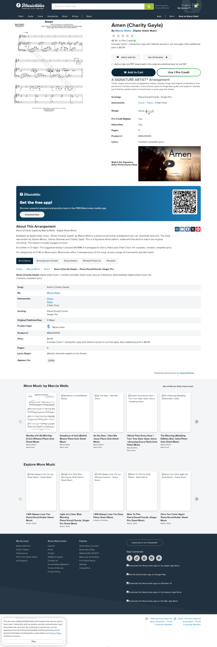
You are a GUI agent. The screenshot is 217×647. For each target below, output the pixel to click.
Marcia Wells (123, 30)
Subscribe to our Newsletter (145, 543)
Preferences (22, 553)
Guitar (30, 16)
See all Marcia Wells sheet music (178, 386)
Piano (20, 16)
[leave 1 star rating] (113, 36)
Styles (89, 16)
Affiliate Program (55, 557)
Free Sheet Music (87, 561)
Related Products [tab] (92, 261)
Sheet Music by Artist (89, 546)
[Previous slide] (20, 422)
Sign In (187, 5)
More (172, 17)
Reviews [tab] (111, 261)
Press (50, 550)
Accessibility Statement (58, 564)
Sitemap (83, 564)
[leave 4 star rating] (127, 36)
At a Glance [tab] (24, 261)
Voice (40, 16)
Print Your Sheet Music (26, 557)
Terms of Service (55, 568)
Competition (84, 568)
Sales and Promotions (89, 557)
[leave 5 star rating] (132, 36)
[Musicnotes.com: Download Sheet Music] (30, 6)
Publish (51, 553)
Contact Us (53, 561)
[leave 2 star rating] (118, 36)
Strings (75, 16)
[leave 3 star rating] (123, 36)
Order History (22, 550)
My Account (183, 8)
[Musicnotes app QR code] (184, 204)
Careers (51, 546)
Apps (159, 16)
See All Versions (155, 57)
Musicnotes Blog (87, 550)
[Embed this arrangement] (177, 229)
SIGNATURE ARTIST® (89, 553)
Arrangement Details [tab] (47, 261)
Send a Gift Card (162, 8)
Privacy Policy (54, 572)
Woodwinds (52, 16)
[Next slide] (197, 422)
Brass (65, 16)
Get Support (21, 561)
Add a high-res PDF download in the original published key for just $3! (150, 64)
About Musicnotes (57, 541)
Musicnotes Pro (161, 5)
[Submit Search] (149, 6)
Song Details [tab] (70, 261)
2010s (51, 360)
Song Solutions (187, 373)
